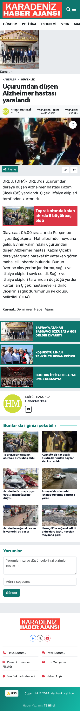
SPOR (65, 24)
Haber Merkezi (36, 401)
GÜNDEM (10, 24)
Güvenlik (28, 79)
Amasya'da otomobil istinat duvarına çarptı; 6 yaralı (58, 495)
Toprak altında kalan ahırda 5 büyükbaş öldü (19, 456)
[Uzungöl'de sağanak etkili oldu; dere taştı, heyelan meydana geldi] (59, 515)
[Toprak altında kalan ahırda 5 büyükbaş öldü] (20, 441)
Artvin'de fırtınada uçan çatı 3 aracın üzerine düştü (19, 495)
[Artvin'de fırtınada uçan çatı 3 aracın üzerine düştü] (20, 478)
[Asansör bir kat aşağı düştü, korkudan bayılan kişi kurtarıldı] (59, 441)
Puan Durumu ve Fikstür (16, 664)
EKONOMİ (48, 24)
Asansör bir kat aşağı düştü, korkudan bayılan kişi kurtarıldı (58, 458)
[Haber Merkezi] (12, 403)
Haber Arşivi (55, 676)
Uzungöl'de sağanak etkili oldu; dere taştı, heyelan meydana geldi (59, 532)
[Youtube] (47, 638)
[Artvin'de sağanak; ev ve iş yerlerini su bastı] (20, 515)
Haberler (9, 79)
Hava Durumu (17, 653)
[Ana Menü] (74, 10)
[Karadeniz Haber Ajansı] (32, 10)
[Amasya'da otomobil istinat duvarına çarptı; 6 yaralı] (59, 478)
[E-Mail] (28, 409)
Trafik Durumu (55, 653)
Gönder (11, 593)
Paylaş (12, 169)
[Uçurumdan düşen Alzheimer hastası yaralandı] (40, 141)
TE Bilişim (50, 705)
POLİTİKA (29, 24)
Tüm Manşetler (56, 662)
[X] (40, 638)
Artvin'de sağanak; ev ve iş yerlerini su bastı (19, 530)
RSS (13, 693)
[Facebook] (33, 638)
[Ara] (68, 10)
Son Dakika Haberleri (21, 676)
